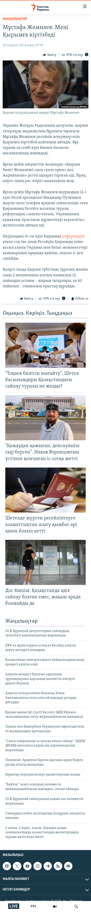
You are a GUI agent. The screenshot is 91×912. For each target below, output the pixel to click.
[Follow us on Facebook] (7, 866)
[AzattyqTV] (54, 906)
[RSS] (58, 866)
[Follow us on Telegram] (48, 866)
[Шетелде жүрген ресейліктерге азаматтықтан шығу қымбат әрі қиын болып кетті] (45, 490)
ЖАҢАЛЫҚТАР (15, 19)
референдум (73, 236)
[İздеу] (76, 906)
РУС (34, 906)
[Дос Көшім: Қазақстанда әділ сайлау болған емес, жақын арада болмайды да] (45, 562)
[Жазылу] (68, 866)
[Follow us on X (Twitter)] (17, 866)
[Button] (49, 55)
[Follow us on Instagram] (37, 866)
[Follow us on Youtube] (27, 866)
